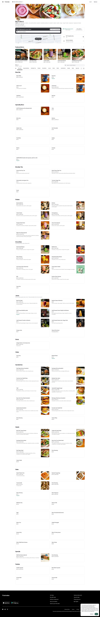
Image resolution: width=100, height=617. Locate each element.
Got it (96, 614)
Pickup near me (77, 599)
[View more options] (82, 6)
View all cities (76, 597)
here (93, 611)
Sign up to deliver (53, 601)
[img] (38, 39)
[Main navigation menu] (3, 1)
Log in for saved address (55, 29)
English (76, 601)
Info (23, 24)
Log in (90, 1)
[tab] (19, 68)
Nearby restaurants (78, 595)
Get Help (52, 595)
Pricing (78, 609)
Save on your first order (55, 603)
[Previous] (81, 47)
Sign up (95, 1)
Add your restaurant (54, 599)
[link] (79, 6)
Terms (73, 609)
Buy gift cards (53, 597)
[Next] (84, 47)
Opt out (91, 614)
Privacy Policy (67, 609)
